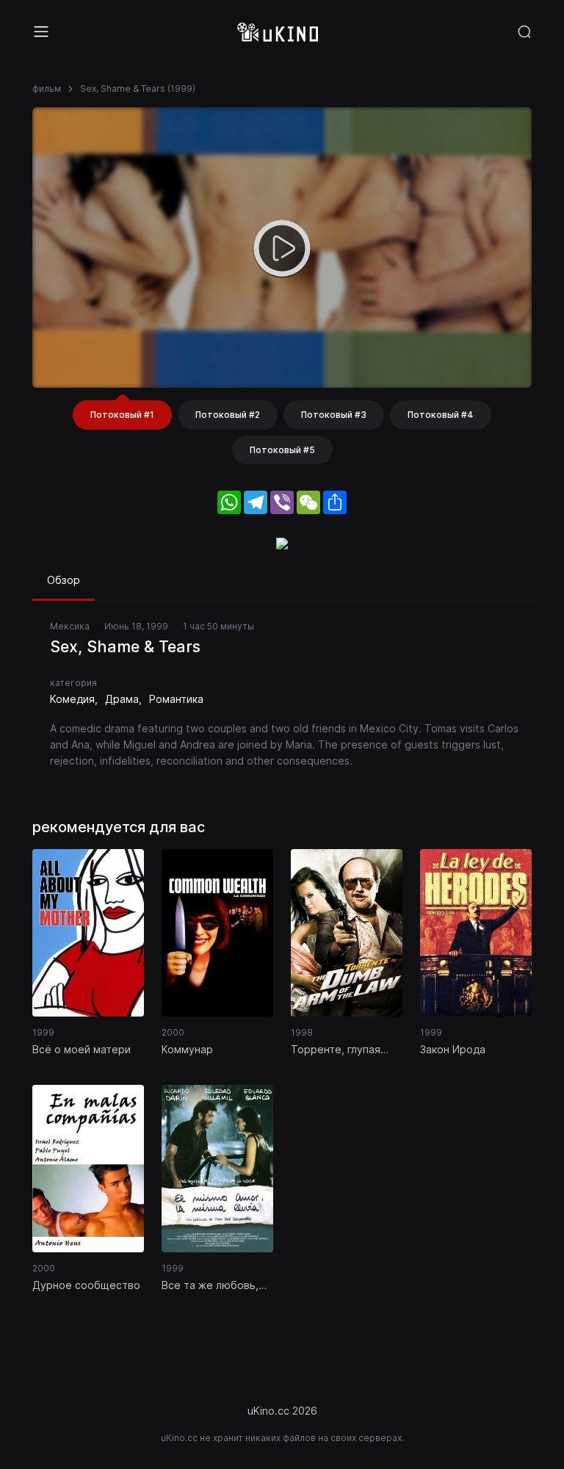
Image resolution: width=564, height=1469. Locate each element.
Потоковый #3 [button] (333, 414)
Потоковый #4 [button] (441, 414)
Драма (122, 699)
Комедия (72, 699)
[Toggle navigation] (41, 31)
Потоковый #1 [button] (122, 414)
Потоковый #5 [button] (282, 449)
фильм (46, 88)
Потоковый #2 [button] (227, 414)
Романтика (176, 699)
